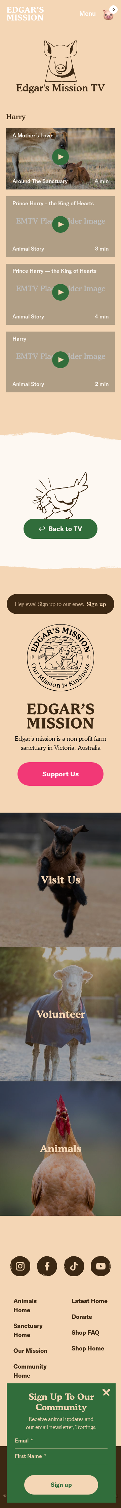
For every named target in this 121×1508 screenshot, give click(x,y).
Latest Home (90, 1301)
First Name (28, 1456)
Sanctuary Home (28, 1330)
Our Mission (30, 1350)
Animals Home (25, 1305)
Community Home (30, 1371)
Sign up (96, 604)
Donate (82, 1317)
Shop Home (88, 1348)
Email (22, 1440)
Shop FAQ (85, 1332)
